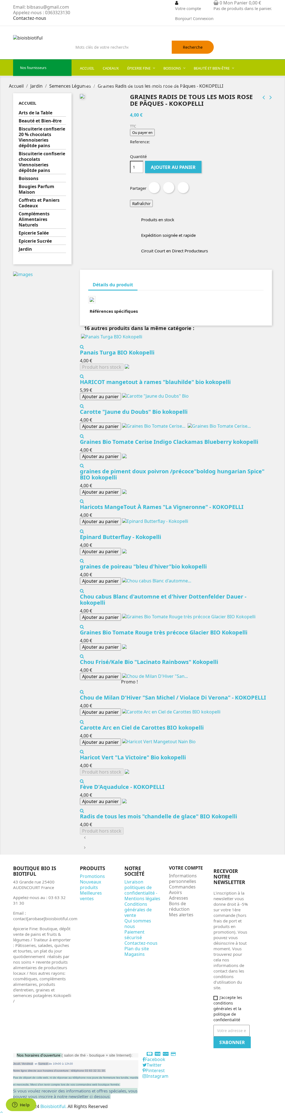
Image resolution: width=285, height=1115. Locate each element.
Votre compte (186, 868)
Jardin (25, 249)
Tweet (168, 187)
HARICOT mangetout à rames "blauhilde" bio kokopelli (155, 382)
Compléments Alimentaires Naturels (34, 219)
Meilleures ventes (91, 896)
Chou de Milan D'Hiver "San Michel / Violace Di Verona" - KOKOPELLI (173, 697)
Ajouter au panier (173, 167)
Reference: (140, 141)
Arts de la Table (35, 113)
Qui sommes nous (137, 923)
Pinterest (183, 187)
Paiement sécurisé (134, 935)
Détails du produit (113, 285)
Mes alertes (181, 915)
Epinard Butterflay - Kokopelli (120, 537)
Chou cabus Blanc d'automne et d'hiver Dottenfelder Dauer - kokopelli (163, 599)
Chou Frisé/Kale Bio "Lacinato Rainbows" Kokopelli (149, 662)
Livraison (133, 882)
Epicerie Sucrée (35, 241)
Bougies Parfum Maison (36, 189)
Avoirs (175, 892)
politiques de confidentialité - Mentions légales (142, 893)
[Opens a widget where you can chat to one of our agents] (21, 1105)
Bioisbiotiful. (54, 1106)
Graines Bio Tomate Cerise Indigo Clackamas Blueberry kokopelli (169, 441)
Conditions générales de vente (138, 909)
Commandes (182, 887)
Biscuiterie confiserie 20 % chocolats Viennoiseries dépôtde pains (42, 137)
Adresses (178, 898)
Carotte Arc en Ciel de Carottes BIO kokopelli (142, 727)
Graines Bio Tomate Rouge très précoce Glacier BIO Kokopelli (163, 632)
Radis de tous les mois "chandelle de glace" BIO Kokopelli (158, 816)
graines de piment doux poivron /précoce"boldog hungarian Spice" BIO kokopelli (172, 474)
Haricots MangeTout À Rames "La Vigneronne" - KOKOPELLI (162, 507)
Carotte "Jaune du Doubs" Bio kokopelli (134, 411)
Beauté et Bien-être (40, 121)
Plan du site (136, 949)
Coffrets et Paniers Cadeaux (39, 203)
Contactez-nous (29, 18)
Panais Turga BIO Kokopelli (117, 352)
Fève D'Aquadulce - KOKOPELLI (122, 787)
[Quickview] (82, 347)
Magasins (134, 954)
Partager (154, 187)
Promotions (92, 876)
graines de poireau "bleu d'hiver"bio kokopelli (143, 566)
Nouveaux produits (90, 884)
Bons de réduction (179, 906)
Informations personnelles (183, 878)
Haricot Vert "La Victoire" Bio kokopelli (133, 757)
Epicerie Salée (34, 233)
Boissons (28, 178)
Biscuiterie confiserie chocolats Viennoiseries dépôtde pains (42, 162)
